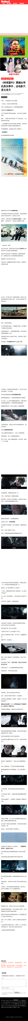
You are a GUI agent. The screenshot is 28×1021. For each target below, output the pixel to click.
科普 (21, 1005)
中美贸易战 (23, 1000)
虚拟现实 (5, 1007)
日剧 (2, 1005)
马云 (17, 1007)
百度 (18, 1005)
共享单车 (8, 1002)
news (15, 1000)
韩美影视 (21, 3)
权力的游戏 (7, 1005)
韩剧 (14, 1007)
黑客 (19, 1007)
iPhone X (7, 1000)
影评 (16, 1004)
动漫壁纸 (12, 1017)
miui (12, 1000)
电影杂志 (7, 93)
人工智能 (4, 1002)
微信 (19, 1004)
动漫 (18, 1002)
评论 (3, 978)
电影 (16, 1005)
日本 (4, 1005)
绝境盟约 (10, 78)
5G (1, 1000)
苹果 (2, 1007)
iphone (4, 1000)
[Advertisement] (14, 19)
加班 (16, 1002)
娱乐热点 (15, 3)
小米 (6, 1004)
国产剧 (24, 1002)
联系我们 (8, 1017)
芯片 (26, 1005)
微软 (22, 1003)
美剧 (23, 1005)
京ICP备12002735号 (18, 1017)
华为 (20, 1002)
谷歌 (10, 1007)
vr (20, 1000)
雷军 (12, 1007)
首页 (4, 3)
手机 (25, 1004)
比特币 (10, 1005)
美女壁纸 (9, 3)
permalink (18, 94)
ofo (19, 1000)
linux (10, 1000)
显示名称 (4, 987)
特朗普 (13, 1005)
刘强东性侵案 (12, 1002)
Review (20, 93)
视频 (8, 1007)
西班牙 (4, 78)
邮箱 (8, 987)
